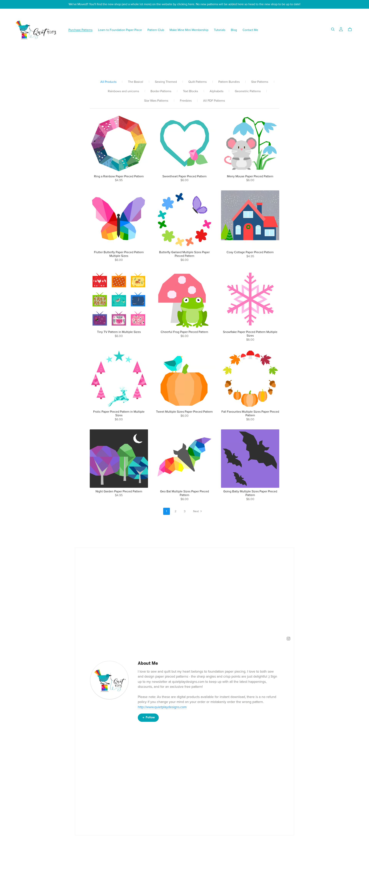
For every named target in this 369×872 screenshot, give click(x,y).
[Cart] (351, 29)
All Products (108, 82)
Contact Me (250, 30)
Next (196, 511)
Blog (234, 30)
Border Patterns (160, 91)
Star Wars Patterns (156, 101)
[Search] (333, 29)
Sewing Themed (166, 82)
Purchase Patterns (80, 30)
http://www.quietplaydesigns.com (162, 707)
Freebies (186, 101)
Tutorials (219, 30)
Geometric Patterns (248, 91)
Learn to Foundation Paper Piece (120, 30)
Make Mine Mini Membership (189, 30)
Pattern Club (155, 30)
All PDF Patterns (214, 101)
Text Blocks (190, 91)
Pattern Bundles (229, 82)
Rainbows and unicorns (123, 91)
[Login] (341, 29)
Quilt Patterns (197, 82)
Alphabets (216, 91)
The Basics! (135, 82)
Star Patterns (259, 82)
